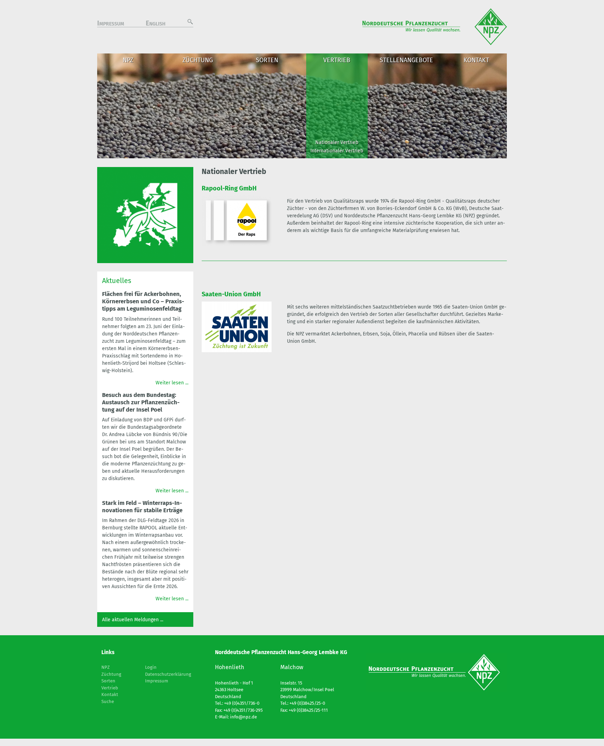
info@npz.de (243, 716)
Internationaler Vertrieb (336, 151)
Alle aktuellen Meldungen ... (132, 620)
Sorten (267, 60)
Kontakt (476, 60)
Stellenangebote (406, 60)
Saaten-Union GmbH (231, 294)
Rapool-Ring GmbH (229, 188)
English (155, 24)
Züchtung (197, 60)
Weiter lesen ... (172, 383)
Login (151, 667)
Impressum (110, 24)
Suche (107, 701)
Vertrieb (336, 60)
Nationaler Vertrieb (336, 142)
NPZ (128, 60)
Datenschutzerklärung (168, 674)
